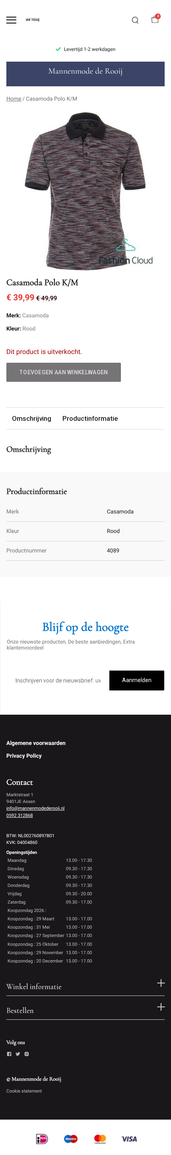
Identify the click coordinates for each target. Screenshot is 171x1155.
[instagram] (26, 1055)
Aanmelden (137, 680)
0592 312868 (19, 815)
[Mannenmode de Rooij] (38, 20)
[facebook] (9, 1055)
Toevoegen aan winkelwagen (63, 372)
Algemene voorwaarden (36, 743)
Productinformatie (90, 418)
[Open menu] (11, 20)
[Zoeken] (135, 20)
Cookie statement (24, 1091)
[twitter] (18, 1055)
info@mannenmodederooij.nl (35, 808)
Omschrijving (31, 418)
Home (13, 99)
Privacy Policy (24, 756)
